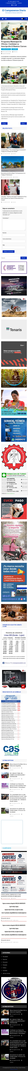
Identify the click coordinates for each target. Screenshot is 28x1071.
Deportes (5, 959)
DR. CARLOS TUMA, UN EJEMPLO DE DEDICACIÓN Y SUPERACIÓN (17, 775)
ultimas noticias (6, 973)
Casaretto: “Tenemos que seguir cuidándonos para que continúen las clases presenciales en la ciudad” (14, 198)
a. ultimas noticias (6, 49)
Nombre (4, 232)
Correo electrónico (7, 239)
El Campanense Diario (14, 10)
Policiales (5, 965)
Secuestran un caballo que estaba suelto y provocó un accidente (17, 810)
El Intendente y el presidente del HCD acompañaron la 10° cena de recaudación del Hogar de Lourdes (24, 123)
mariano (15, 51)
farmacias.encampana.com (10, 493)
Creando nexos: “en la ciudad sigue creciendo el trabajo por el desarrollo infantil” (13, 150)
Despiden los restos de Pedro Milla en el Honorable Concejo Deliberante (5, 123)
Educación (5, 962)
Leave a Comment (6, 53)
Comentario (6, 218)
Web (4, 245)
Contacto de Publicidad (11, 3)
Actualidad (14, 49)
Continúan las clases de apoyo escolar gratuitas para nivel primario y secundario (18, 785)
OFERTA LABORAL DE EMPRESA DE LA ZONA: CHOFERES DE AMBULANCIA (14, 867)
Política (4, 967)
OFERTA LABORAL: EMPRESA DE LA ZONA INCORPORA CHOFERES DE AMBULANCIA (11, 895)
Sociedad (5, 970)
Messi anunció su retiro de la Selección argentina (18, 765)
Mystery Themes (13, 1069)
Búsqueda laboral (5, 918)
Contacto (20, 3)
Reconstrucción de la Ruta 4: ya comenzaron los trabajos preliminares (13, 174)
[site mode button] (22, 18)
